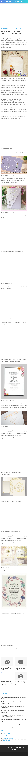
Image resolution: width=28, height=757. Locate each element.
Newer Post (4, 689)
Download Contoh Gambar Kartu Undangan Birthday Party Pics (20, 683)
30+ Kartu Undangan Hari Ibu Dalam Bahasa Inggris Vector (7, 668)
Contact (14, 749)
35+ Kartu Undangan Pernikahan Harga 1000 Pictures (20, 668)
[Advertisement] (14, 16)
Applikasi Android (7, 733)
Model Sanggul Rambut (8, 738)
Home (2, 27)
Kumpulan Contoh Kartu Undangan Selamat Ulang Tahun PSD (6, 683)
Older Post (24, 689)
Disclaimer (17, 747)
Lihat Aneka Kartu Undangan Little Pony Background (13, 727)
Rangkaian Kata (6, 740)
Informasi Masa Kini (14, 2)
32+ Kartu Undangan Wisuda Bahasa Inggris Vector (13, 724)
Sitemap (23, 747)
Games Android (6, 736)
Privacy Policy (10, 747)
